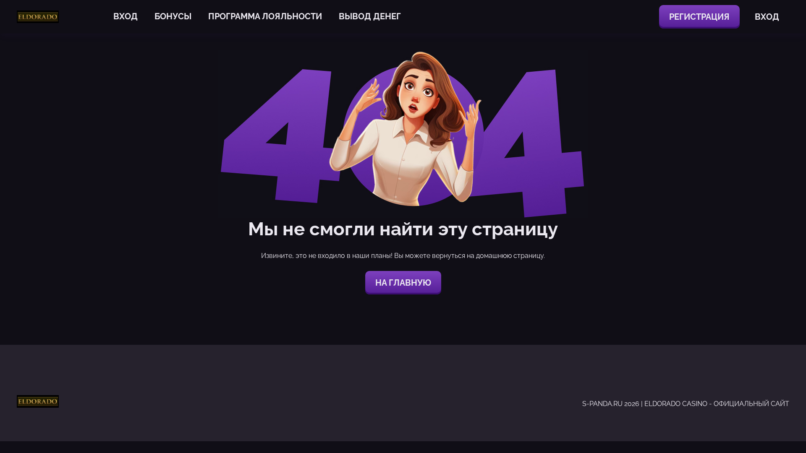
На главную (403, 283)
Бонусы (172, 16)
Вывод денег (370, 16)
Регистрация (699, 17)
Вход (125, 16)
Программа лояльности (265, 16)
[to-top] (679, 427)
